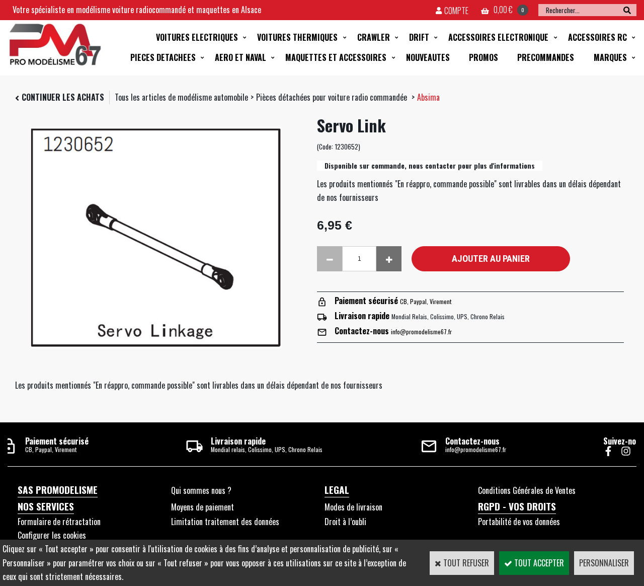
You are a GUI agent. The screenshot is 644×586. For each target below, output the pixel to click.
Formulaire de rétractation (59, 522)
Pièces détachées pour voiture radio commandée (332, 97)
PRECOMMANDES (545, 57)
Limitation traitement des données (225, 522)
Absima (428, 97)
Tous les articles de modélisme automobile (181, 97)
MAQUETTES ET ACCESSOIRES (335, 57)
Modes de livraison (353, 507)
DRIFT (419, 37)
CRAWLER (373, 37)
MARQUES (610, 57)
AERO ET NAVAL (240, 57)
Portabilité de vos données (519, 522)
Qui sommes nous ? (201, 490)
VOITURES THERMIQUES (297, 37)
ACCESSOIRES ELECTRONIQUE (498, 37)
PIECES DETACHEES (163, 57)
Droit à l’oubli (345, 522)
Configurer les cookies (52, 535)
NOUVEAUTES (428, 57)
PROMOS (483, 57)
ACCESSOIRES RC (597, 37)
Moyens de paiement (202, 507)
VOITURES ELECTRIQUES (197, 37)
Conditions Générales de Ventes (527, 490)
